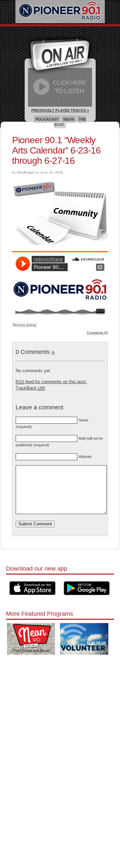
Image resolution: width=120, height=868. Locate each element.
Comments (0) (97, 332)
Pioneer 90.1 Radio (60, 12)
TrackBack (30, 387)
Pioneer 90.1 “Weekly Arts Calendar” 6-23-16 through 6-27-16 (56, 150)
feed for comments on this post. (51, 381)
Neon (68, 119)
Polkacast (47, 119)
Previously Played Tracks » (60, 110)
